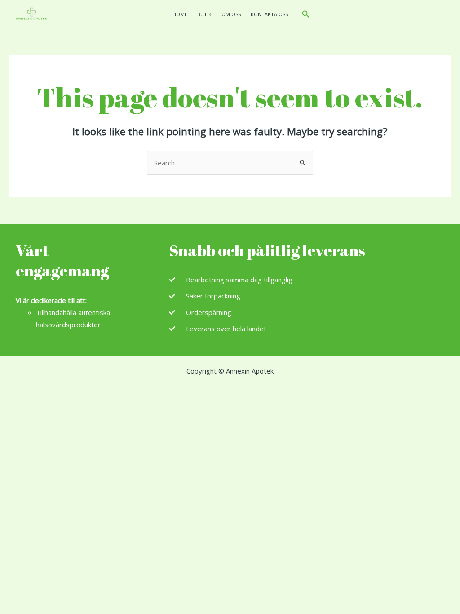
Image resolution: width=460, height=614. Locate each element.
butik (204, 14)
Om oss (231, 14)
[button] (306, 14)
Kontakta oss (269, 14)
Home (179, 14)
